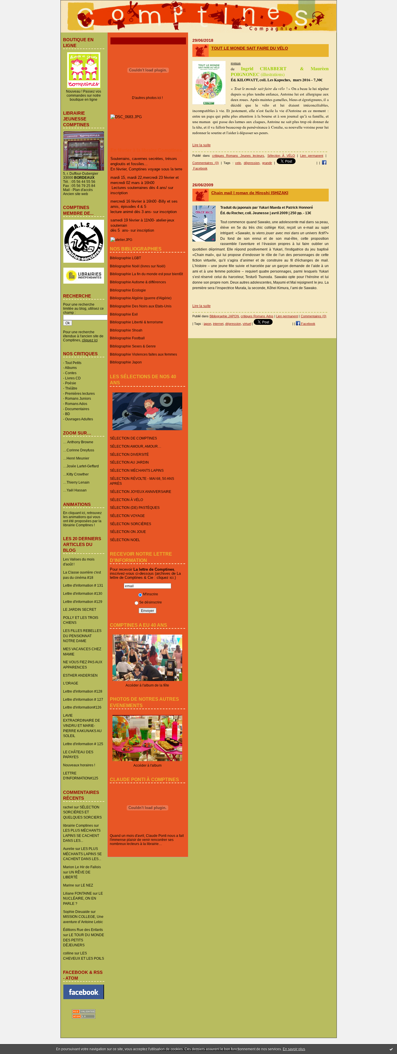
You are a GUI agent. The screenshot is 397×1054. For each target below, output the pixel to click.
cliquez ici (165, 577)
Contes (70, 373)
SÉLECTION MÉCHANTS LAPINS (137, 470)
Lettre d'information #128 (82, 691)
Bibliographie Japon (126, 362)
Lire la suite (201, 145)
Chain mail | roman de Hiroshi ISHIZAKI (249, 192)
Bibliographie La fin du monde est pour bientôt (146, 274)
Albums (71, 368)
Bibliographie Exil (124, 314)
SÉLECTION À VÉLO (126, 500)
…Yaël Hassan (75, 490)
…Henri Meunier (76, 458)
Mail (66, 190)
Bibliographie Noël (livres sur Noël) (137, 266)
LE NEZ (87, 885)
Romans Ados (76, 404)
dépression (252, 163)
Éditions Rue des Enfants (83, 930)
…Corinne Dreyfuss (78, 450)
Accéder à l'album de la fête (147, 685)
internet (218, 323)
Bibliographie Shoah (126, 330)
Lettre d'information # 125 (83, 744)
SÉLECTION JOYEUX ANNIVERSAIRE (140, 491)
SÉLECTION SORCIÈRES (130, 524)
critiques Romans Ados (257, 316)
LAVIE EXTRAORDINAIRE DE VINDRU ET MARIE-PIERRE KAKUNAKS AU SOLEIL (82, 726)
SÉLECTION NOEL (125, 540)
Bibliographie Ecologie (128, 290)
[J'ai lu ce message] (391, 1049)
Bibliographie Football (127, 338)
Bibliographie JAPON (224, 316)
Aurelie (68, 849)
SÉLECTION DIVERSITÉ (129, 454)
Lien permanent (311, 155)
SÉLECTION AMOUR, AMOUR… (135, 446)
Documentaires (77, 409)
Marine (68, 885)
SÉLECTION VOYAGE (127, 516)
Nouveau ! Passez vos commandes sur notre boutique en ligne (83, 95)
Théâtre (71, 388)
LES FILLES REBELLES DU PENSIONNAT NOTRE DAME (82, 636)
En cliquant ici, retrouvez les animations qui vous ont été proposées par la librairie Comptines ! (82, 519)
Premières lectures (80, 393)
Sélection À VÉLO (281, 155)
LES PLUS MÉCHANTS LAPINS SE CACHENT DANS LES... (82, 835)
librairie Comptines (78, 825)
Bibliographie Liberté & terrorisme (136, 322)
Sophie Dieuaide (76, 912)
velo (238, 163)
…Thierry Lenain (76, 482)
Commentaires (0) (205, 163)
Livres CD (73, 378)
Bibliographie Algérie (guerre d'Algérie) (140, 298)
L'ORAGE (70, 683)
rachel (68, 807)
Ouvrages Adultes (79, 419)
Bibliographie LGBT (125, 258)
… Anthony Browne (78, 442)
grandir (267, 163)
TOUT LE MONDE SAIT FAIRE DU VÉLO (249, 48)
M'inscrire (150, 594)
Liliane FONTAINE (77, 893)
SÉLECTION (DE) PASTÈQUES (135, 507)
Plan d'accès (83, 190)
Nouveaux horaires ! (79, 765)
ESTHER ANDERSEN (80, 675)
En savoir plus (294, 1049)
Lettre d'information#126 (82, 707)
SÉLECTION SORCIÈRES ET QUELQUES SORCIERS (82, 812)
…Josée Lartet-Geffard (81, 466)
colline (68, 953)
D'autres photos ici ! (147, 98)
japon (207, 323)
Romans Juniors (78, 398)
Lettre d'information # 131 (83, 585)
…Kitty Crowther (76, 474)
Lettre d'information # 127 (83, 699)
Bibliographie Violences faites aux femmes (143, 354)
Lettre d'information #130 (82, 593)
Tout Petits (73, 363)
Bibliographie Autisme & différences (138, 282)
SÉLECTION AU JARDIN (129, 462)
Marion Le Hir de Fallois (82, 867)
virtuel (247, 323)
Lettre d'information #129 (82, 601)
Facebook (307, 323)
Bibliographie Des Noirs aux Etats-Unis (140, 306)
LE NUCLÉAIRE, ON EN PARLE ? (83, 898)
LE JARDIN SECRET (79, 609)
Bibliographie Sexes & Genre (133, 346)
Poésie (70, 383)
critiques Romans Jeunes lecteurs (238, 155)
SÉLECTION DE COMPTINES (133, 438)
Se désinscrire (150, 602)
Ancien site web (75, 194)
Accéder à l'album (147, 765)
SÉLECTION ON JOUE (128, 532)
